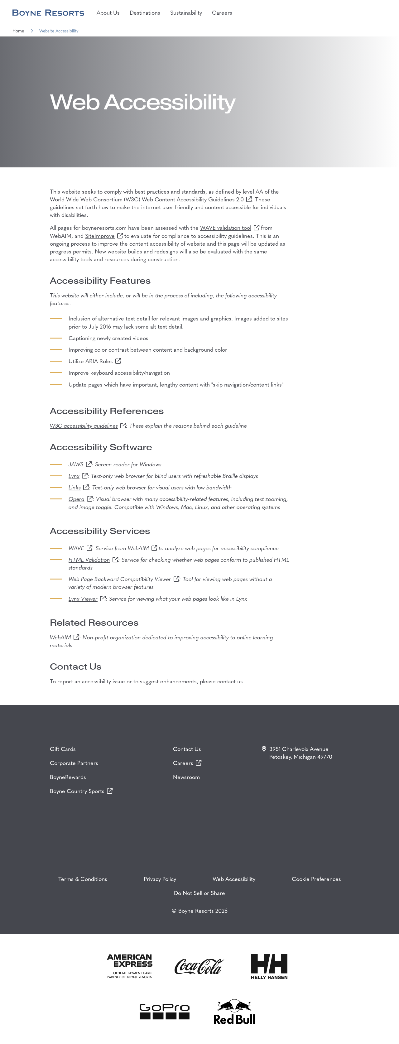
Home (18, 31)
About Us (108, 12)
